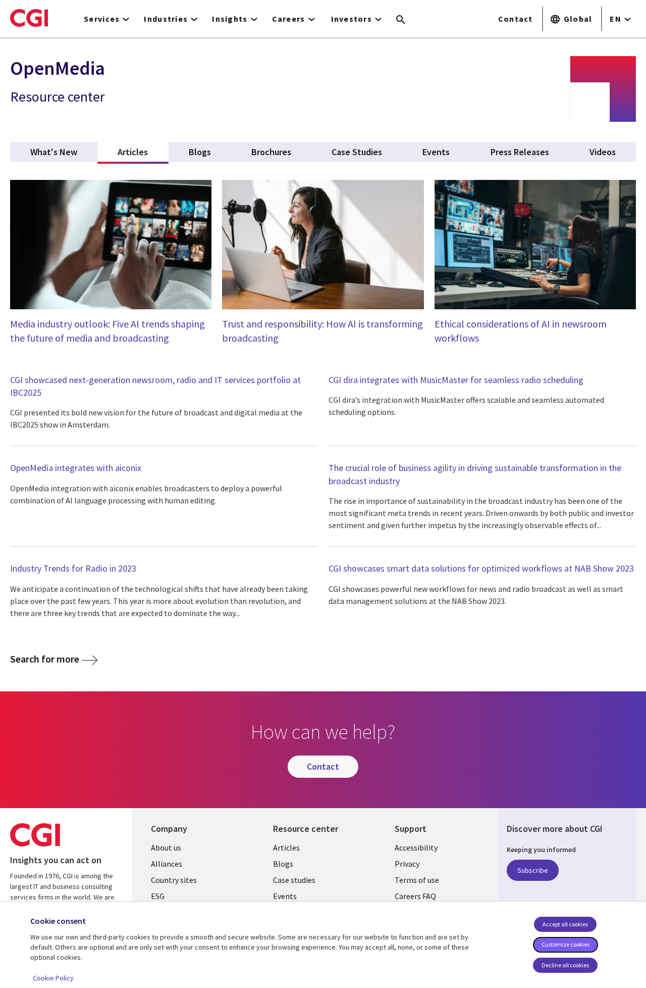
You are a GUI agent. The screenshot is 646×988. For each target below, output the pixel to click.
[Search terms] (400, 20)
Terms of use (417, 880)
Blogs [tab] (200, 152)
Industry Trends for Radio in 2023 (73, 568)
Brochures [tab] (271, 152)
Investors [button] (351, 19)
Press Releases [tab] (520, 152)
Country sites (174, 880)
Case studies (294, 880)
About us (166, 847)
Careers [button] (288, 19)
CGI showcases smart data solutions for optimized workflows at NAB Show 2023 (481, 568)
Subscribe (532, 870)
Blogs (283, 864)
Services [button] (102, 19)
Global (578, 19)
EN (615, 19)
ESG (158, 896)
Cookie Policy (53, 977)
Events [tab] (436, 152)
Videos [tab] (602, 152)
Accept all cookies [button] (565, 924)
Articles (286, 847)
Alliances (166, 864)
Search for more (44, 658)
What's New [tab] (53, 152)
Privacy (407, 864)
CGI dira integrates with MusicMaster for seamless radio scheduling (456, 380)
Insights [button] (229, 19)
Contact (515, 19)
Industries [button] (166, 19)
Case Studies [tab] (357, 152)
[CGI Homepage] (29, 17)
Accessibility (416, 847)
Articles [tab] (143, 152)
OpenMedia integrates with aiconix (75, 468)
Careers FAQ (415, 896)
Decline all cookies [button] (565, 965)
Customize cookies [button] (565, 944)
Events (285, 896)
